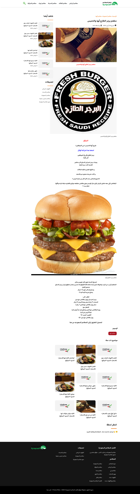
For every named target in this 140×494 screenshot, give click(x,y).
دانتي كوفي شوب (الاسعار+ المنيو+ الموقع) (109, 414)
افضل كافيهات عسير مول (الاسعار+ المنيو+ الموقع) (88, 367)
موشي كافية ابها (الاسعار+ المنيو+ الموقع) (66, 395)
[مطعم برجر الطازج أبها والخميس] (86, 45)
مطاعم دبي (113, 471)
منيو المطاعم (112, 464)
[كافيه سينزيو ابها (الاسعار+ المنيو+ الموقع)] (45, 64)
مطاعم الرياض (73, 3)
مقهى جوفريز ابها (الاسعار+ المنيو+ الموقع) (87, 387)
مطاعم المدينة (52, 3)
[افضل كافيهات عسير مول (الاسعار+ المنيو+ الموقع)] (45, 39)
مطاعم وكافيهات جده (110, 481)
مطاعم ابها (112, 333)
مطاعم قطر (99, 477)
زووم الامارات (112, 474)
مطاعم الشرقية (32, 3)
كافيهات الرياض (46, 89)
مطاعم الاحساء (46, 92)
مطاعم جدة (99, 471)
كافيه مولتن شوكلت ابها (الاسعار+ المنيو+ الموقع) (66, 414)
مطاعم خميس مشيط (45, 99)
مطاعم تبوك (42, 3)
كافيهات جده (112, 477)
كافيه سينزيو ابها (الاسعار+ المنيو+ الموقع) (109, 387)
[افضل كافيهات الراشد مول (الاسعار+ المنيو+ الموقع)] (45, 26)
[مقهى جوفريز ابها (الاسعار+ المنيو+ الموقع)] (45, 74)
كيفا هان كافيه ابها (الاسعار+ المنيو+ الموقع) (66, 359)
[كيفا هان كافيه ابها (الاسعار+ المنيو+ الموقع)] (45, 53)
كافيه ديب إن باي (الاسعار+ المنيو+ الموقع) (88, 416)
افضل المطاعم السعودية (95, 481)
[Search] (24, 3)
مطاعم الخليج (98, 474)
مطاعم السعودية (46, 95)
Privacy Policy (56, 490)
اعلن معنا (49, 490)
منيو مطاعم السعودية (44, 102)
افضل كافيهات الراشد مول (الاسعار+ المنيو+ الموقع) (109, 359)
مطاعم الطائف (63, 3)
